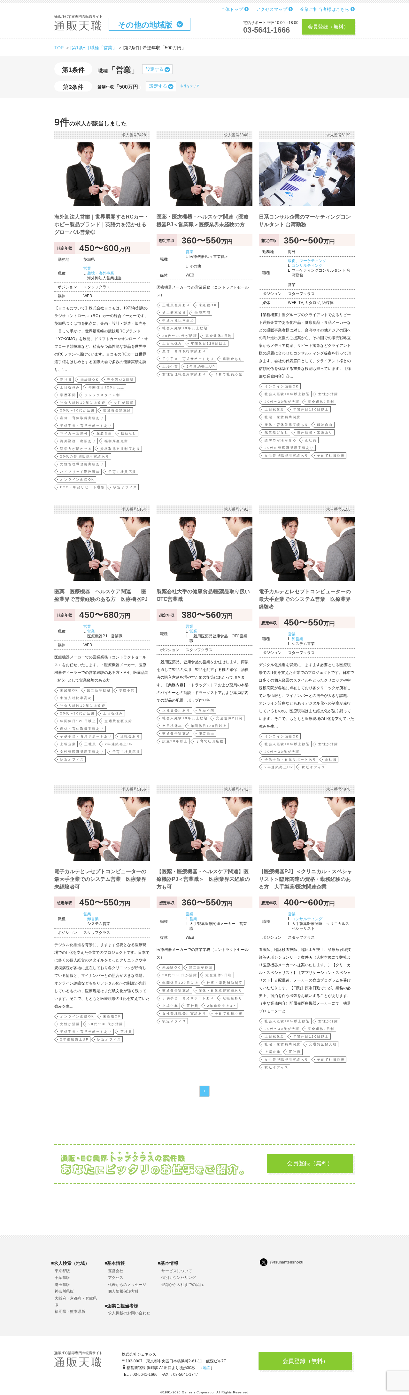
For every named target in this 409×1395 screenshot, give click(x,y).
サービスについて (176, 1271)
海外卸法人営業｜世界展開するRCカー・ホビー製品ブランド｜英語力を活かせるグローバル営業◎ (101, 224)
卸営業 (297, 639)
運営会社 (115, 1271)
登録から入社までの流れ (182, 1284)
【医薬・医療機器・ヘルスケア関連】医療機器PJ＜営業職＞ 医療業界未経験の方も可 (203, 879)
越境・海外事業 (100, 273)
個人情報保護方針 (123, 1291)
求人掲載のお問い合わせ (129, 1313)
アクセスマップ (272, 9)
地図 (207, 1368)
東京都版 (62, 1271)
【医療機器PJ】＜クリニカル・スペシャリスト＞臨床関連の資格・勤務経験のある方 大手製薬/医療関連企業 (305, 879)
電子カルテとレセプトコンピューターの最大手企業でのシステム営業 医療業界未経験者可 (100, 879)
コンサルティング (307, 265)
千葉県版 (62, 1277)
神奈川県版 (64, 1291)
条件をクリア (189, 86)
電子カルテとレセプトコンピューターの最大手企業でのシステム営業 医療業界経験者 (305, 599)
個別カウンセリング (178, 1277)
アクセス (115, 1277)
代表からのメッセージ (127, 1284)
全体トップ (232, 9)
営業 (87, 268)
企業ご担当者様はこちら (325, 9)
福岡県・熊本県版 (70, 1311)
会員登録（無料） (328, 26)
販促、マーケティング (307, 261)
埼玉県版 (62, 1284)
